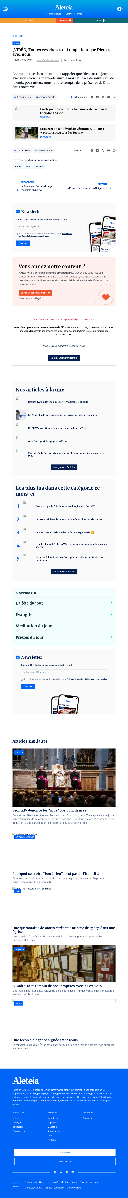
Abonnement (54, 1131)
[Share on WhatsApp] (114, 97)
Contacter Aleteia (33, 1187)
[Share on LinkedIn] (97, 97)
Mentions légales (69, 1182)
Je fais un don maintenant (33, 292)
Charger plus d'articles (64, 467)
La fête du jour (29, 603)
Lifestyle (16, 1122)
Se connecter (65, 1161)
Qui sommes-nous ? (48, 1182)
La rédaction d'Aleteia (48, 60)
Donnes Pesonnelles (54, 1187)
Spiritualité (17, 36)
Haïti (18, 891)
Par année (88, 1118)
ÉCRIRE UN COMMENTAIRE (64, 357)
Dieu (28, 166)
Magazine (52, 1126)
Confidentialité (74, 1187)
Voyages (20, 949)
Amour (17, 166)
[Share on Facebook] (92, 97)
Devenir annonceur (89, 1182)
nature (39, 166)
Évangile (24, 614)
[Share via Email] (108, 97)
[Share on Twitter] (103, 97)
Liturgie (19, 752)
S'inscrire (22, 243)
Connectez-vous (77, 346)
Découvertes (18, 1131)
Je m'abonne (28, 20)
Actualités (17, 1118)
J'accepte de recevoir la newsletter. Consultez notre (45, 234)
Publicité (52, 1140)
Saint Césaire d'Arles (74, 14)
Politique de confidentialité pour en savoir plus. (45, 234)
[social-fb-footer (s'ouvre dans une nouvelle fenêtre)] (61, 1172)
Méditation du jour (34, 626)
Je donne (62, 20)
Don (50, 1135)
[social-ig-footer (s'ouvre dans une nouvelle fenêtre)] (72, 1172)
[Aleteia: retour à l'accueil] (64, 7)
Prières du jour (30, 637)
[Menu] (23, 9)
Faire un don (31, 1182)
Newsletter (53, 1118)
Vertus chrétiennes (25, 837)
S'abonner (65, 1152)
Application (53, 1122)
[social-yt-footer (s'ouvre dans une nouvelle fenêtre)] (55, 1172)
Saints (19, 1003)
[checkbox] (16, 234)
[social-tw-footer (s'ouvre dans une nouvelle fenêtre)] (67, 1172)
